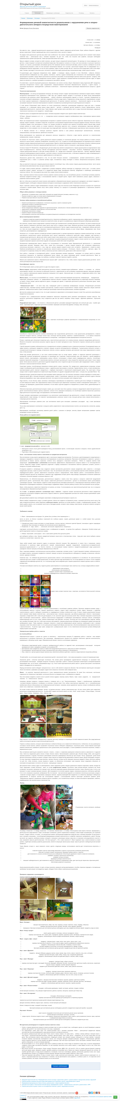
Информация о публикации (53, 13)
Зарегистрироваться (94, 5)
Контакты (92, 13)
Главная (27, 13)
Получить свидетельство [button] (93, 28)
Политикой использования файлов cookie (100, 1096)
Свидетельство (69, 13)
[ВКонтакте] (90, 1093)
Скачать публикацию (60, 1066)
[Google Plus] (99, 1093)
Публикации (37, 13)
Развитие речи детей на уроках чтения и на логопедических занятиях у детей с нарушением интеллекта (48, 1086)
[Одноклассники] (94, 1093)
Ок (115, 1097)
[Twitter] (92, 1093)
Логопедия (37, 18)
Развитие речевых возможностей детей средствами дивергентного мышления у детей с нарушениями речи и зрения (51, 1081)
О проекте (22, 1095)
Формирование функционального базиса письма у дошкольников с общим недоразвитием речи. (45, 1083)
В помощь (81, 13)
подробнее (77, 1098)
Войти (85, 5)
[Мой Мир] (97, 1093)
